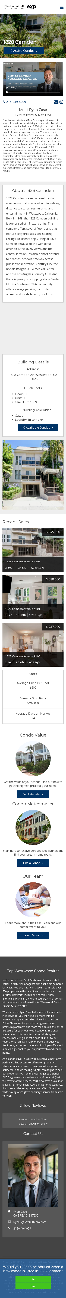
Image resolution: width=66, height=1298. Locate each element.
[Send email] (56, 102)
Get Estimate (31, 794)
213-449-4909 (15, 102)
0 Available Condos (36, 427)
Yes (33, 1279)
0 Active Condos (22, 50)
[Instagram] (61, 102)
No (33, 1286)
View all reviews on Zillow (33, 1123)
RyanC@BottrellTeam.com (29, 1222)
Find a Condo (31, 863)
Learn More (31, 935)
